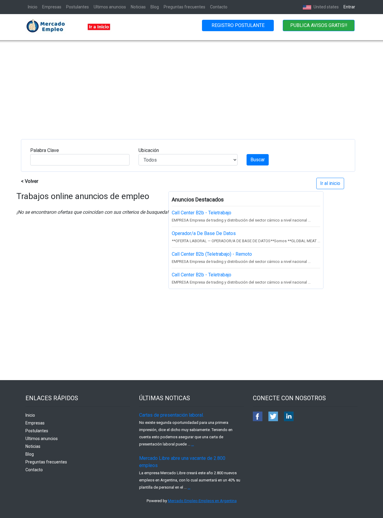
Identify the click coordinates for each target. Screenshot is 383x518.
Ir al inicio (330, 183)
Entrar (349, 6)
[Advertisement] (191, 85)
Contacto (218, 6)
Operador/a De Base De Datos (204, 233)
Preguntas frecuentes (184, 6)
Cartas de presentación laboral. (171, 415)
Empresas (51, 6)
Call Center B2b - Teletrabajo (201, 213)
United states (326, 6)
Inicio (32, 6)
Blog (155, 6)
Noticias (138, 6)
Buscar (257, 159)
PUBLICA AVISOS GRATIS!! (318, 25)
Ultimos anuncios (110, 6)
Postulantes (77, 6)
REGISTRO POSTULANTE (238, 25)
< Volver (29, 181)
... (192, 444)
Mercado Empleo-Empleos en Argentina (202, 501)
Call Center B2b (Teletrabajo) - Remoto (212, 254)
